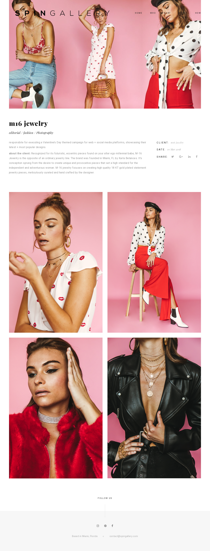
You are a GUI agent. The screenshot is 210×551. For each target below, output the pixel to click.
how (198, 13)
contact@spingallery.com (124, 536)
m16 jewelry (177, 142)
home (138, 13)
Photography (44, 133)
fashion (28, 133)
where (183, 13)
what (167, 13)
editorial (14, 133)
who (153, 13)
